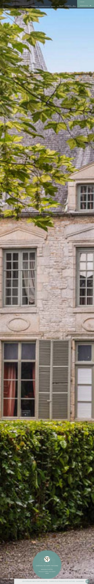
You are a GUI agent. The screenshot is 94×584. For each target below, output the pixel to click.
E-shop (82, 2)
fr (74, 5)
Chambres (34, 6)
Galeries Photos (44, 6)
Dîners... (53, 6)
